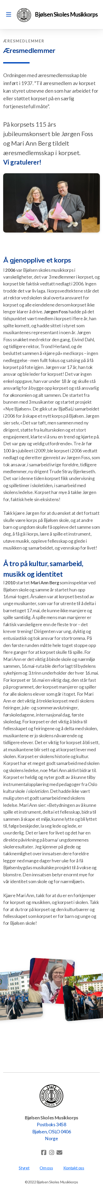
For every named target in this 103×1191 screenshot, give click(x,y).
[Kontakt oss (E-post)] (59, 1153)
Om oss (46, 1167)
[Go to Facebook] (44, 1153)
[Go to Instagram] (51, 1153)
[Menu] (8, 14)
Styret (24, 1167)
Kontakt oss (73, 1167)
